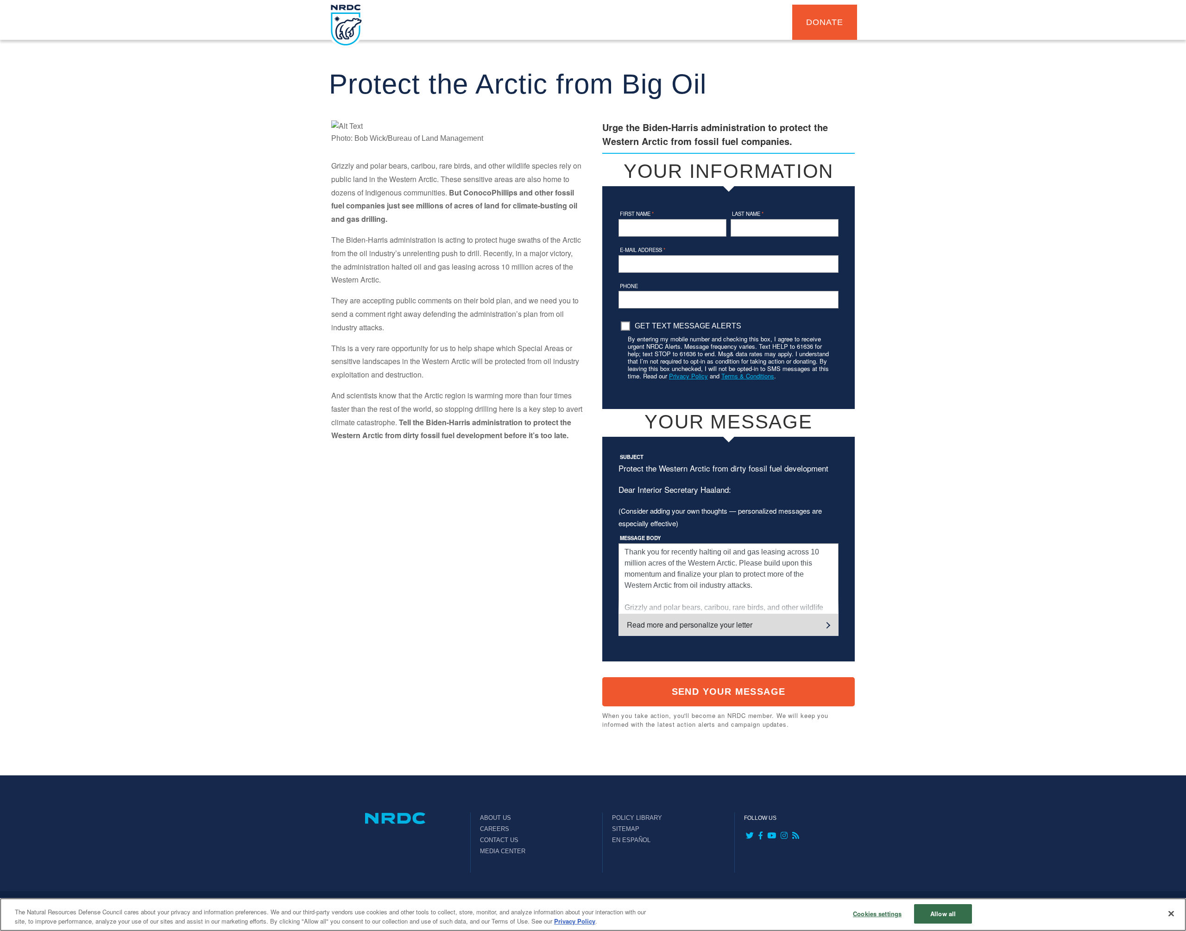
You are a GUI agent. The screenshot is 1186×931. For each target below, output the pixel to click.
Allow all (943, 913)
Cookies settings (877, 913)
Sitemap (625, 828)
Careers (494, 828)
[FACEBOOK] (760, 836)
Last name (747, 213)
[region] (593, 914)
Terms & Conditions (747, 375)
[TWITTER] (749, 836)
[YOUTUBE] (770, 836)
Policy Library (637, 817)
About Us (495, 817)
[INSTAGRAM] (783, 836)
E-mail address (642, 249)
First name (637, 213)
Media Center (502, 851)
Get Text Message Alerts (688, 326)
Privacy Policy (688, 375)
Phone (629, 285)
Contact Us (499, 840)
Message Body (640, 537)
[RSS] (794, 836)
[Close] (1171, 913)
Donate (824, 22)
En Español (631, 840)
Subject (631, 456)
